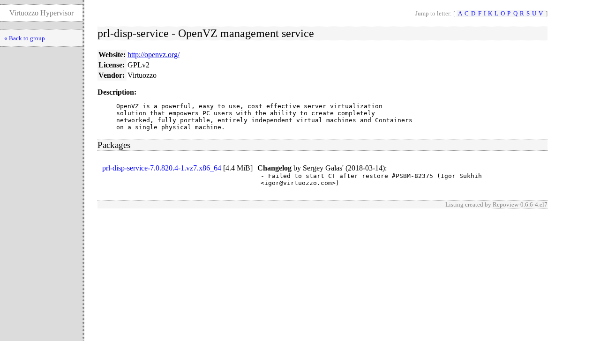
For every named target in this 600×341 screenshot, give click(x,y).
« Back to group (24, 38)
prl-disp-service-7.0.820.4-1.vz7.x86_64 (161, 168)
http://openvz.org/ (154, 55)
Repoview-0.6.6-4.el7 (520, 204)
